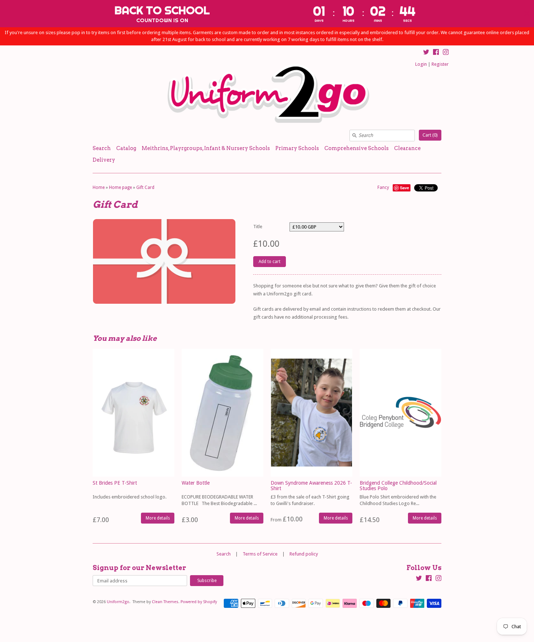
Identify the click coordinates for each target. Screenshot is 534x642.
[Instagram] (446, 53)
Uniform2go (118, 601)
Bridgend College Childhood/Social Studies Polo (398, 485)
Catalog (126, 148)
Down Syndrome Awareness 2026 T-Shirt (311, 485)
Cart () (430, 135)
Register (440, 64)
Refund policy (304, 554)
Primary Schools (297, 148)
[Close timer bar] (527, 13)
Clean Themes (165, 601)
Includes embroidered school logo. (129, 497)
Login (421, 64)
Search (102, 148)
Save (404, 187)
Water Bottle (196, 483)
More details (158, 518)
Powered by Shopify (199, 601)
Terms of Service (260, 554)
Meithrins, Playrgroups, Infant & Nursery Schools (206, 148)
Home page (120, 187)
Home (99, 187)
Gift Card (145, 187)
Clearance (407, 148)
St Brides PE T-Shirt (115, 483)
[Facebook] (436, 53)
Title (257, 226)
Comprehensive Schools (356, 148)
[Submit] (354, 135)
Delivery (104, 160)
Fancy (383, 187)
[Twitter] (426, 53)
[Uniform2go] (267, 94)
